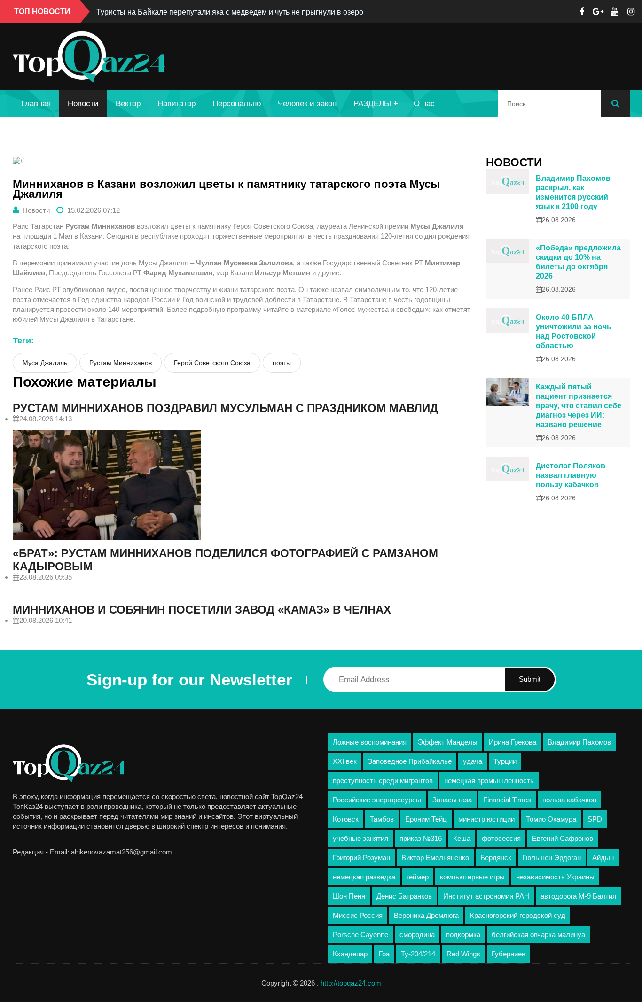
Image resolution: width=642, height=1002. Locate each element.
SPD (594, 819)
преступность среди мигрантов (383, 781)
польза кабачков (569, 800)
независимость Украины (555, 877)
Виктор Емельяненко (435, 858)
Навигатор (176, 103)
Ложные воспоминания (370, 742)
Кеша (461, 838)
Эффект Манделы (448, 742)
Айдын (603, 858)
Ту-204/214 (418, 954)
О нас (424, 103)
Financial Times (507, 800)
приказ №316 (420, 838)
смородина (417, 935)
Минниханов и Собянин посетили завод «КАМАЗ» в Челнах (202, 609)
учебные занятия (360, 838)
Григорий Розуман (361, 858)
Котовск (346, 819)
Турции (505, 761)
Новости (83, 103)
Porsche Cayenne (360, 935)
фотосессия (501, 838)
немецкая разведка (364, 877)
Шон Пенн (349, 896)
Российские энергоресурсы (377, 800)
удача (472, 761)
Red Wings (463, 954)
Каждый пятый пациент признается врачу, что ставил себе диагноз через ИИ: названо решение (578, 405)
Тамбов (382, 819)
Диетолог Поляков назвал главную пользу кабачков (570, 475)
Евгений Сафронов (562, 838)
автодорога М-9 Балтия (578, 896)
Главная (36, 103)
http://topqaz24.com (351, 983)
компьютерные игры (472, 877)
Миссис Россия (358, 915)
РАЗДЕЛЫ (372, 103)
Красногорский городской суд (517, 915)
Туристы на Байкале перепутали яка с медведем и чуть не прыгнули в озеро (229, 12)
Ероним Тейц (426, 819)
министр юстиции (486, 819)
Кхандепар (350, 954)
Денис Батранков (404, 896)
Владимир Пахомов (579, 742)
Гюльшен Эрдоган (552, 858)
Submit (529, 679)
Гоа (384, 954)
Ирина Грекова (512, 742)
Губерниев (508, 954)
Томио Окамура (551, 819)
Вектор (128, 103)
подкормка (463, 935)
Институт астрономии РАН (486, 896)
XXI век (345, 761)
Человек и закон (307, 103)
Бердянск (495, 858)
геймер (418, 877)
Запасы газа (452, 800)
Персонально (236, 103)
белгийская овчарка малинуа (538, 935)
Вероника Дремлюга (426, 915)
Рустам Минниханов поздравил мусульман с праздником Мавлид (225, 408)
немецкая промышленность (489, 781)
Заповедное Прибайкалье (410, 761)
